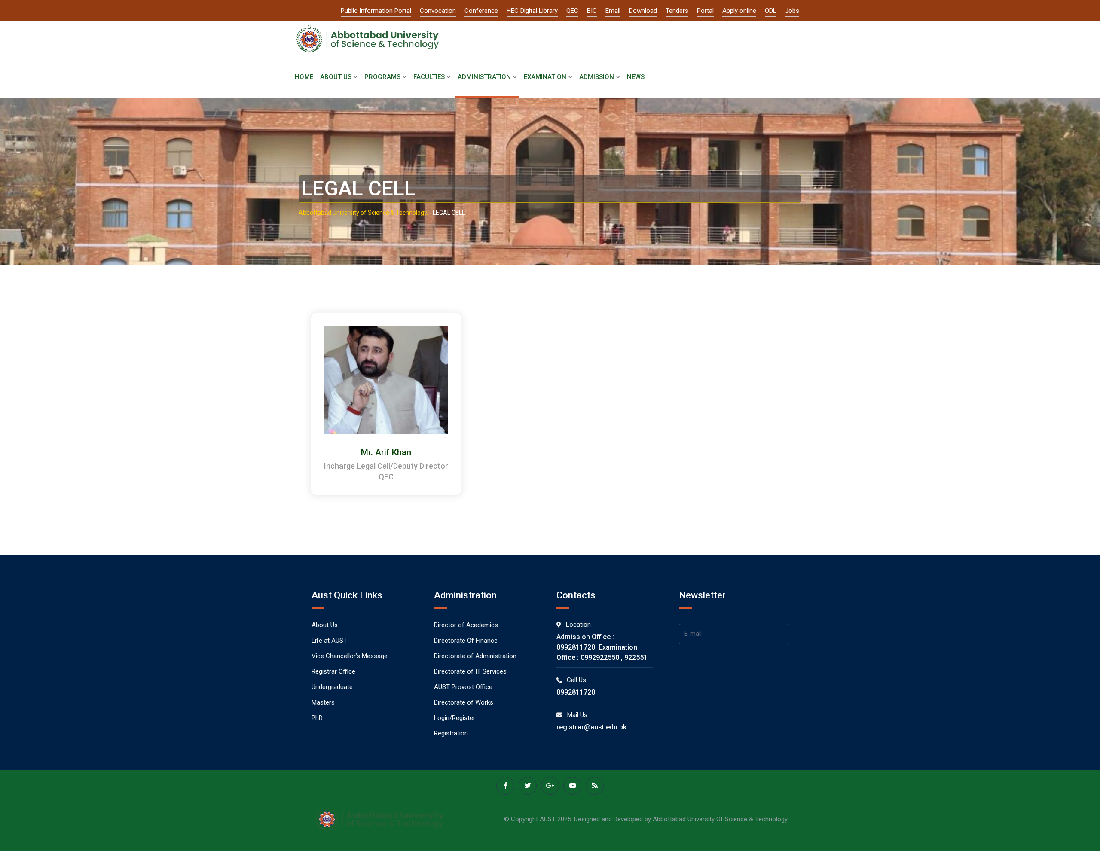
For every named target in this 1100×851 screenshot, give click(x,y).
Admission (596, 77)
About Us (335, 77)
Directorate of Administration (475, 656)
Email (612, 11)
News (636, 77)
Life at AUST (329, 640)
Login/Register (454, 718)
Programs (382, 77)
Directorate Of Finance (466, 640)
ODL (770, 11)
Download (643, 11)
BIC (592, 11)
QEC (572, 11)
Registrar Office (333, 671)
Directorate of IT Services (470, 671)
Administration (484, 77)
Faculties (429, 77)
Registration (451, 733)
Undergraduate (332, 687)
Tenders (677, 11)
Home (304, 77)
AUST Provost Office (463, 687)
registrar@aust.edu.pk (591, 727)
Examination (545, 77)
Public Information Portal (376, 11)
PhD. (318, 718)
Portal (705, 11)
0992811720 (575, 692)
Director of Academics (466, 625)
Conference (481, 11)
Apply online (739, 11)
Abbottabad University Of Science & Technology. (720, 819)
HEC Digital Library (532, 11)
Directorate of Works (463, 702)
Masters (323, 702)
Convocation (438, 11)
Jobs (792, 11)
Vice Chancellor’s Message (350, 656)
